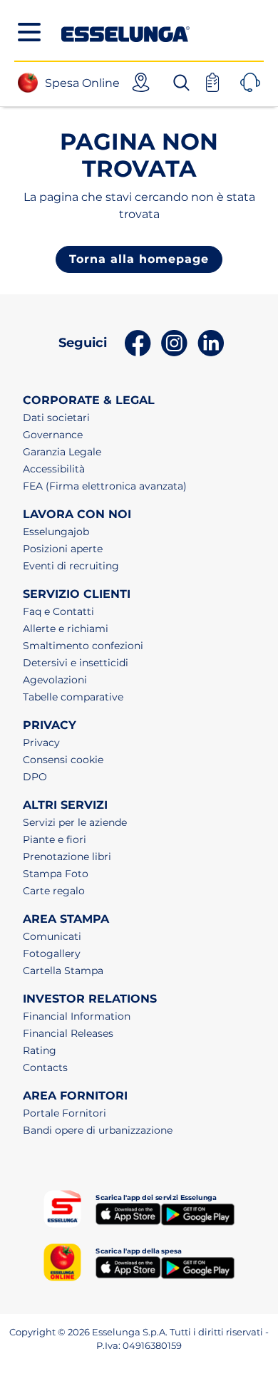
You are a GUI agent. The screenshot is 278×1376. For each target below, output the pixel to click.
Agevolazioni (55, 679)
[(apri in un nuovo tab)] (128, 1214)
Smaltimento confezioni (83, 645)
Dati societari (56, 417)
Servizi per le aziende (75, 822)
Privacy (41, 742)
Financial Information (76, 1016)
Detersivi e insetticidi (75, 662)
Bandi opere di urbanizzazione (98, 1130)
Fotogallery (52, 953)
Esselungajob (56, 531)
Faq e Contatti (58, 611)
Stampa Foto (55, 873)
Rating (39, 1050)
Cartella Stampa (63, 970)
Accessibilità (54, 468)
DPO (35, 776)
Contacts (45, 1067)
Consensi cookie (63, 759)
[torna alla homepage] (125, 30)
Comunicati (52, 936)
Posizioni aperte (63, 548)
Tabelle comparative (73, 696)
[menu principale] (29, 32)
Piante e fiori (54, 839)
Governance (53, 434)
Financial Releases (68, 1033)
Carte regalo (54, 890)
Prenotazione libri (67, 856)
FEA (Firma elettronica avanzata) (105, 486)
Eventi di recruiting (71, 565)
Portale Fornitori (64, 1113)
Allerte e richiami (65, 628)
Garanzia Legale (62, 451)
